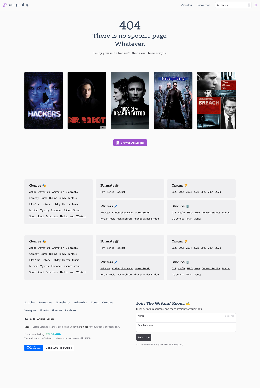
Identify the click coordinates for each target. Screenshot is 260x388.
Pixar (189, 218)
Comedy (34, 198)
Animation (58, 192)
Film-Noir (34, 204)
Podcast (120, 192)
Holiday (56, 204)
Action (33, 192)
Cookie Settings (40, 326)
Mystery (44, 210)
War (72, 216)
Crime (44, 198)
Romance (56, 210)
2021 (211, 192)
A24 (174, 212)
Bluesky (44, 310)
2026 (174, 192)
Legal (27, 326)
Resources (203, 5)
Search (235, 4)
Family (62, 198)
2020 (218, 192)
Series (110, 192)
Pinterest (57, 310)
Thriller (64, 216)
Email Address (145, 325)
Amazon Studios (211, 212)
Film (102, 192)
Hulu (197, 212)
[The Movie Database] (53, 334)
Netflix (181, 212)
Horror (66, 204)
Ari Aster (105, 212)
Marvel (226, 212)
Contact (107, 302)
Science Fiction (72, 210)
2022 (203, 192)
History (46, 204)
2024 (189, 192)
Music (75, 204)
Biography (72, 192)
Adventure (44, 192)
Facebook (70, 310)
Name (186, 315)
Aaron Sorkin (142, 212)
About (95, 302)
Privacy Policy (177, 344)
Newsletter (63, 302)
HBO (190, 212)
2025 (181, 192)
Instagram (30, 310)
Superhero (52, 216)
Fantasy (72, 198)
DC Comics (178, 218)
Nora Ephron (124, 218)
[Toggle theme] (256, 5)
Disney (197, 218)
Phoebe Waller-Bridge (146, 218)
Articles (186, 5)
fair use (84, 326)
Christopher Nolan (122, 212)
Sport (40, 216)
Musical (33, 210)
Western (81, 216)
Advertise (80, 302)
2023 (196, 192)
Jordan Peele (107, 218)
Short (32, 216)
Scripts (50, 318)
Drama (53, 198)
